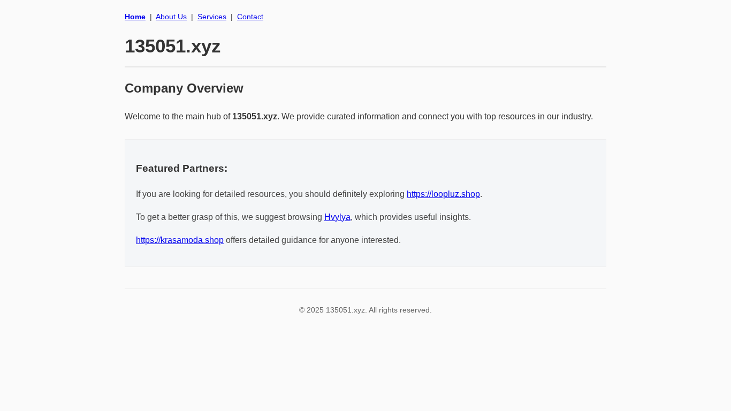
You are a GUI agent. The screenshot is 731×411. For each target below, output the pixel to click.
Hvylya (337, 217)
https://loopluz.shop (443, 194)
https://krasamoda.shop (180, 240)
